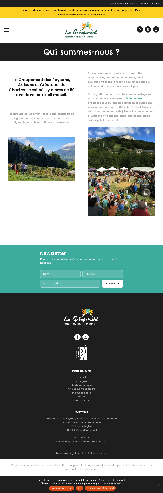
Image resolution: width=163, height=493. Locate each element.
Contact (154, 3)
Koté (104, 453)
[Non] (159, 484)
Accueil (81, 377)
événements (133, 98)
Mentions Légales (67, 453)
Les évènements (81, 392)
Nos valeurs (141, 3)
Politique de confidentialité (100, 488)
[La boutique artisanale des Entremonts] (81, 30)
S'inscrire (112, 283)
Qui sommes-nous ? (121, 3)
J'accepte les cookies (61, 488)
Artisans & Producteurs (81, 389)
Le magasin (81, 381)
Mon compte (81, 400)
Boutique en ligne (81, 385)
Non (79, 488)
